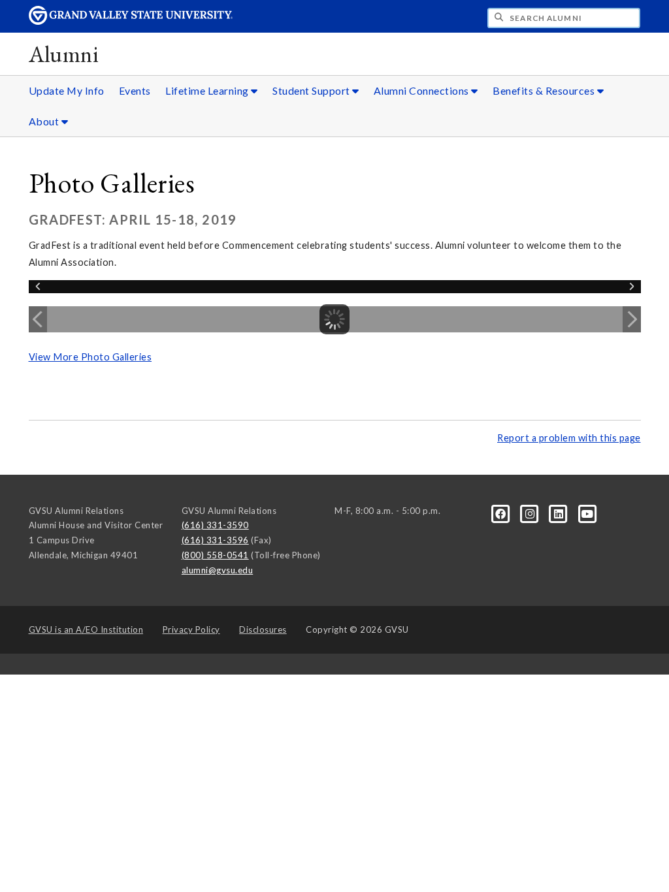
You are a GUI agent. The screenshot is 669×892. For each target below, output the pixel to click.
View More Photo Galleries (90, 356)
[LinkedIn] (560, 512)
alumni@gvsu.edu (217, 570)
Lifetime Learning (208, 90)
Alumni (64, 54)
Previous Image (38, 319)
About (45, 121)
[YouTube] (587, 512)
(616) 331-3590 (215, 525)
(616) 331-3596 (215, 540)
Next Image (632, 319)
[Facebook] (501, 512)
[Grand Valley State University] (131, 21)
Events (135, 90)
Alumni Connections (423, 90)
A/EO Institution (86, 629)
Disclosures (263, 629)
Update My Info (67, 90)
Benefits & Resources (545, 90)
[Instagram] (531, 512)
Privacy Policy (191, 629)
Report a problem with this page (569, 437)
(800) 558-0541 (215, 555)
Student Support (312, 90)
